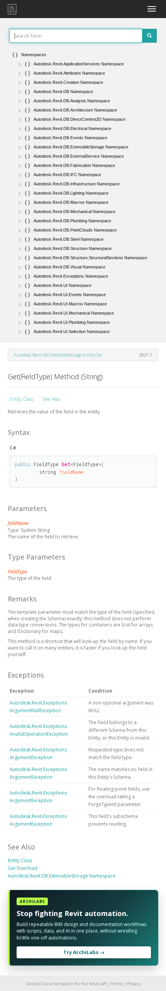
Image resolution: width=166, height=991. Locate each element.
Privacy (134, 983)
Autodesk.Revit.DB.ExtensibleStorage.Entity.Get (58, 355)
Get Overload (22, 868)
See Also (51, 399)
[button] (20, 64)
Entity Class (22, 399)
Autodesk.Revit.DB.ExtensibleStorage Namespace (61, 876)
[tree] (83, 193)
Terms (117, 983)
